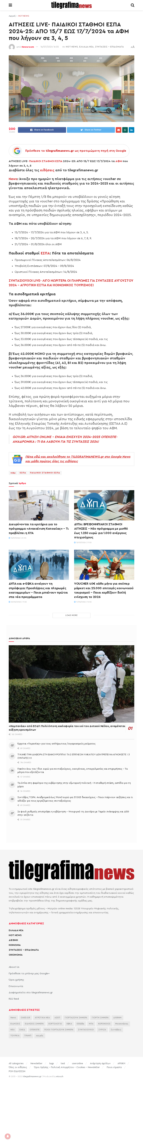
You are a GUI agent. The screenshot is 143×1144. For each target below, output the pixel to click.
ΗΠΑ (91, 1024)
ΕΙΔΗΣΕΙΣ (15, 1024)
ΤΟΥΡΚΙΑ (15, 1036)
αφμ (13, 473)
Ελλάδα (80, 1024)
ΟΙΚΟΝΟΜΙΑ (15, 955)
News (13, 179)
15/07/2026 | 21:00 (18, 538)
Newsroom (28, 47)
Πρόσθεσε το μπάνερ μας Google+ (29, 973)
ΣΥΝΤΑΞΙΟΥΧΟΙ (86, 1030)
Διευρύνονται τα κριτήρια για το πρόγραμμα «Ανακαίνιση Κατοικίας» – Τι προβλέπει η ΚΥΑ (39, 529)
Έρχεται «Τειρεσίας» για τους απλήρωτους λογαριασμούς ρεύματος (56, 744)
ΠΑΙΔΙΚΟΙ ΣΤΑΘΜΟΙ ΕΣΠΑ (45, 161)
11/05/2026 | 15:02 (84, 602)
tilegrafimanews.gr (32, 1076)
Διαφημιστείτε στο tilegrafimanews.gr (31, 992)
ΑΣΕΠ (57, 1018)
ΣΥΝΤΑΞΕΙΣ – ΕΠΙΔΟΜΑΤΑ (24, 950)
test (63, 1063)
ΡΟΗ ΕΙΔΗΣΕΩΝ (17, 1071)
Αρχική (12, 16)
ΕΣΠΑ (45, 253)
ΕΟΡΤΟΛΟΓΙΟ (55, 1024)
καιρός (39, 1036)
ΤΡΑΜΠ (27, 1036)
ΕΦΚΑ (69, 1024)
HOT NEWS (23, 16)
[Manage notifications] (7, 1136)
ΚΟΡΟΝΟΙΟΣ (104, 1024)
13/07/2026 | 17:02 (84, 542)
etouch (59, 1076)
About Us (14, 967)
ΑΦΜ (118, 161)
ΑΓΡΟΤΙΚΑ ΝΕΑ (42, 1018)
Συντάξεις (116, 1030)
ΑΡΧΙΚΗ (121, 1063)
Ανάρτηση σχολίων (100, 1063)
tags (51, 1063)
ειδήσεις (47, 170)
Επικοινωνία (16, 986)
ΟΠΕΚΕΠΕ (35, 1030)
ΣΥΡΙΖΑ (102, 1030)
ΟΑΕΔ (22, 1030)
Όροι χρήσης (16, 980)
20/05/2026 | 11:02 (18, 602)
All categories (16, 1063)
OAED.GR (25, 1018)
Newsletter (36, 1063)
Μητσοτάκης (121, 1024)
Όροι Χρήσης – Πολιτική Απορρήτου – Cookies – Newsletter (67, 1067)
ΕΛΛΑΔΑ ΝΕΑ (86, 47)
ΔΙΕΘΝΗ (13, 940)
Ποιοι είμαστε (114, 1067)
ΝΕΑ (12, 1030)
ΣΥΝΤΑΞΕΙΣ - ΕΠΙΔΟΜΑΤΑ (109, 47)
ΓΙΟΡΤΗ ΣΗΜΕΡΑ (100, 1018)
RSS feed (14, 999)
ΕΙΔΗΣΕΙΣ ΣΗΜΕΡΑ (34, 1024)
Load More (71, 615)
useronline (77, 1063)
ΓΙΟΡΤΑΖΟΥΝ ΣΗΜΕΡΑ (76, 1018)
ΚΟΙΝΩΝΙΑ (15, 945)
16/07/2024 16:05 (49, 47)
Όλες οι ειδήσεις (18, 1067)
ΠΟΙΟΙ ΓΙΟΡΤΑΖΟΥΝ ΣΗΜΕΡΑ (58, 1030)
